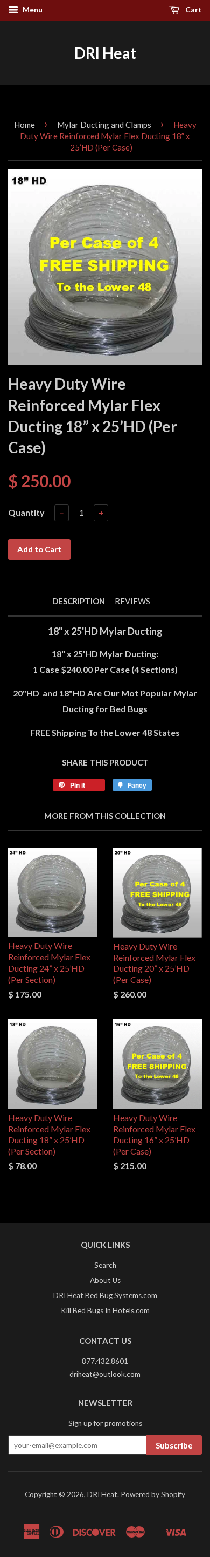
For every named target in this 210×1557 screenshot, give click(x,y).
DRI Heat (105, 53)
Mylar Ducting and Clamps (104, 124)
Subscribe (174, 1445)
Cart (193, 9)
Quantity (26, 512)
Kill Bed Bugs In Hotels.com (105, 1310)
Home (24, 124)
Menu (32, 9)
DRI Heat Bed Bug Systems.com (105, 1295)
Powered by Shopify (153, 1494)
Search (105, 1265)
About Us (105, 1280)
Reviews (132, 601)
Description (78, 601)
